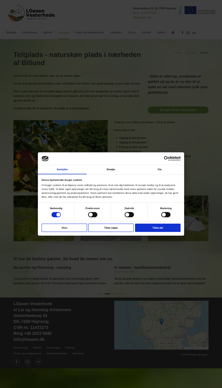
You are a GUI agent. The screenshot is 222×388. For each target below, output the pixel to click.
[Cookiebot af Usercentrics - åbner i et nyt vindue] (166, 158)
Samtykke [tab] (62, 169)
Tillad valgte (111, 227)
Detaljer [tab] (111, 169)
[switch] (92, 214)
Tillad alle (157, 227)
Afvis (64, 227)
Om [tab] (160, 169)
